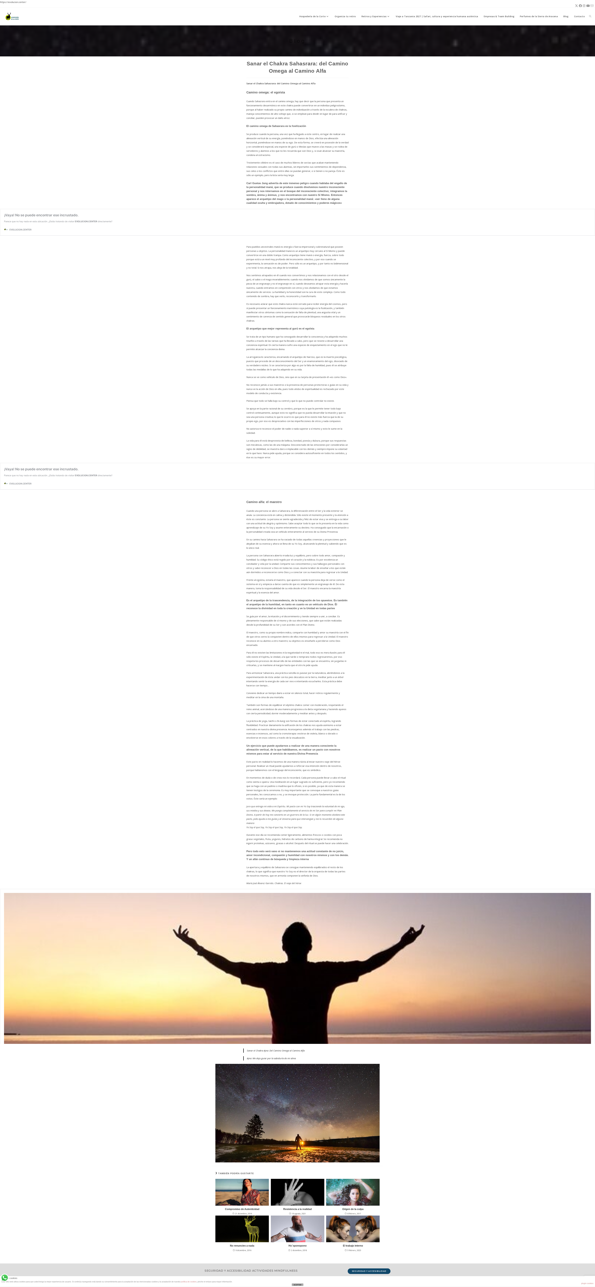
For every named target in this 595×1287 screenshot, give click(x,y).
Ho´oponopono (298, 1245)
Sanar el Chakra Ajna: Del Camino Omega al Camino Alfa (276, 1050)
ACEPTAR (297, 1285)
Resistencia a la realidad (297, 1209)
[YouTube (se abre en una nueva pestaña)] (587, 5)
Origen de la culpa (353, 1209)
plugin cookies (587, 1283)
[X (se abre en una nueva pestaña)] (576, 5)
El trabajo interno (353, 1245)
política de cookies (189, 1282)
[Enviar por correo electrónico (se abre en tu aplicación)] (591, 5)
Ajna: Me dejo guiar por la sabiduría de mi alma (271, 1058)
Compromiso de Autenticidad (242, 1209)
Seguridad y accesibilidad (369, 1271)
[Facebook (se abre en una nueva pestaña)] (580, 5)
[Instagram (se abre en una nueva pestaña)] (583, 5)
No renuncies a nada (242, 1245)
